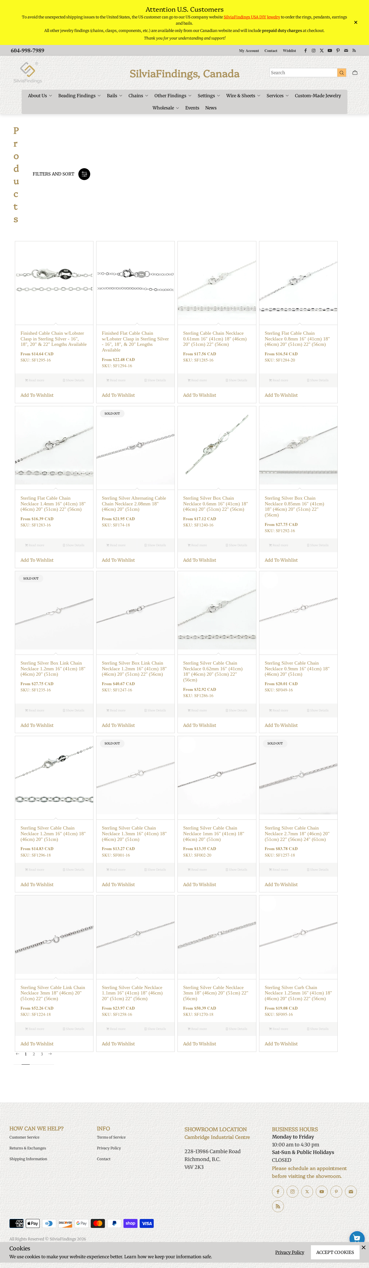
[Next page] (50, 1058)
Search (278, 72)
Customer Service (24, 1137)
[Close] (363, 1247)
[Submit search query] (341, 72)
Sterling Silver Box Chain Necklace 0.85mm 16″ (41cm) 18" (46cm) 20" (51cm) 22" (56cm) (294, 506)
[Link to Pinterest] (338, 50)
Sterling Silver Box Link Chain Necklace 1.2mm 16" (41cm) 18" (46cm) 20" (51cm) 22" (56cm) (134, 668)
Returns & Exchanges (27, 1148)
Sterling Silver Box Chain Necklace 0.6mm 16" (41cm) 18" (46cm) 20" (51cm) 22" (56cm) (215, 503)
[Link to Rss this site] (354, 50)
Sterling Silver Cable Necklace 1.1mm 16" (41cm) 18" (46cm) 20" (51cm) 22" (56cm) (132, 993)
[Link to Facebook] (305, 50)
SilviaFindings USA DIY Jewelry (252, 17)
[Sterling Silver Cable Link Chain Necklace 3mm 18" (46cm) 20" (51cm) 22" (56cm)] (54, 934)
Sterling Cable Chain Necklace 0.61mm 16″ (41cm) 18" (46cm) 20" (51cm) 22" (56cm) (215, 338)
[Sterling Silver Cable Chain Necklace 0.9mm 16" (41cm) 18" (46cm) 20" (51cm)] (298, 610)
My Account (249, 50)
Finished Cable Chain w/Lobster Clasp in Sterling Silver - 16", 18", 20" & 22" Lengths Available (54, 338)
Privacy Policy (289, 1252)
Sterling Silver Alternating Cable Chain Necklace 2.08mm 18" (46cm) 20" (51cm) (134, 503)
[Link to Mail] (346, 50)
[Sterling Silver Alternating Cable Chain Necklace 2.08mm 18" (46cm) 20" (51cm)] (135, 445)
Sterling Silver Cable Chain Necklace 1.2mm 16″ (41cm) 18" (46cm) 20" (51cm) (53, 833)
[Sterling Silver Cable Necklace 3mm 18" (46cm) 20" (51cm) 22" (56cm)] (217, 934)
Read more (36, 380)
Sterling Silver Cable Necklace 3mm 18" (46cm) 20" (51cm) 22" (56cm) (215, 993)
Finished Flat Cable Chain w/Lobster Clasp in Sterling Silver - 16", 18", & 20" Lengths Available (135, 341)
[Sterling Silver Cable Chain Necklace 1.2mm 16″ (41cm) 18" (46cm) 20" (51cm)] (54, 775)
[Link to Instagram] (314, 50)
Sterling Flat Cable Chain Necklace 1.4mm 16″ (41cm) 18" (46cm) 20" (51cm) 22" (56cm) (53, 503)
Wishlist (289, 50)
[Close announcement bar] (355, 22)
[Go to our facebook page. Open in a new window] (278, 1192)
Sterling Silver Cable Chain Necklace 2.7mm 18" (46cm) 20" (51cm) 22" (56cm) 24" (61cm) (297, 833)
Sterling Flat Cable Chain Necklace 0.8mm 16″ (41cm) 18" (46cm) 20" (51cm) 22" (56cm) (297, 338)
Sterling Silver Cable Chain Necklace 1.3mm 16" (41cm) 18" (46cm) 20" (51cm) (134, 833)
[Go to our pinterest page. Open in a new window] (336, 1192)
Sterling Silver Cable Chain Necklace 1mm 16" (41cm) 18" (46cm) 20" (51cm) (213, 833)
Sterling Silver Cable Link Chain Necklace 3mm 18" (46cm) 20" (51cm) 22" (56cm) (53, 993)
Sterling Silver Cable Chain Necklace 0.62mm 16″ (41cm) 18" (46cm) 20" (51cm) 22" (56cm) (213, 671)
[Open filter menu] (84, 174)
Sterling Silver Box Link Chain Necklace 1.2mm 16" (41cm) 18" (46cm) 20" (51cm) (53, 668)
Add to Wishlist (37, 395)
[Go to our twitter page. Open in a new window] (307, 1192)
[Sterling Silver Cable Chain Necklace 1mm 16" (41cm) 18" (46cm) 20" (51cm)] (217, 775)
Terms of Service (111, 1137)
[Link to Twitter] (322, 50)
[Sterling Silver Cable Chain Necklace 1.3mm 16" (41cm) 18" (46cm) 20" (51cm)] (135, 775)
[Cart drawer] (355, 72)
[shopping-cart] (357, 1238)
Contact (270, 50)
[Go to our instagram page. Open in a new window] (292, 1192)
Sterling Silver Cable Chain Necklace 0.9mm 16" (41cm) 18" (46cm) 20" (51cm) (297, 668)
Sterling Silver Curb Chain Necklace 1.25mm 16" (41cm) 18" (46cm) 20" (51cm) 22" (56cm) (298, 993)
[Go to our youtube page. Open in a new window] (322, 1192)
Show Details (74, 380)
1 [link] (25, 1054)
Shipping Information (28, 1159)
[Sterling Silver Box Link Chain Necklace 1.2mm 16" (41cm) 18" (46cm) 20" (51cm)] (54, 610)
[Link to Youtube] (330, 50)
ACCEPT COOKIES (335, 1252)
